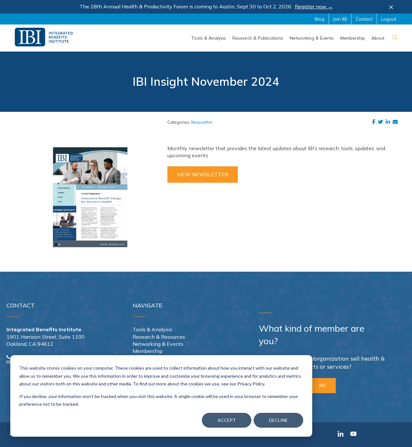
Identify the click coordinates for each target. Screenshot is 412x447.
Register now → (314, 6)
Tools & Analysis (152, 329)
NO (322, 385)
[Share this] (375, 122)
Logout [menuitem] (388, 19)
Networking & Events (158, 344)
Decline (278, 420)
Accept (227, 420)
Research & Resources (159, 337)
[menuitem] (208, 38)
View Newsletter (202, 174)
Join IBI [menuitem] (340, 19)
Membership (148, 351)
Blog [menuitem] (319, 19)
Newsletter (202, 122)
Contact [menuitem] (364, 19)
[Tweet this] (382, 122)
